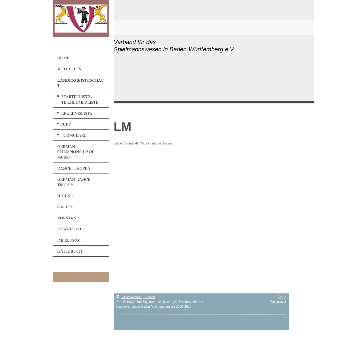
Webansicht (278, 301)
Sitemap (149, 297)
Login (282, 297)
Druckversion (131, 297)
